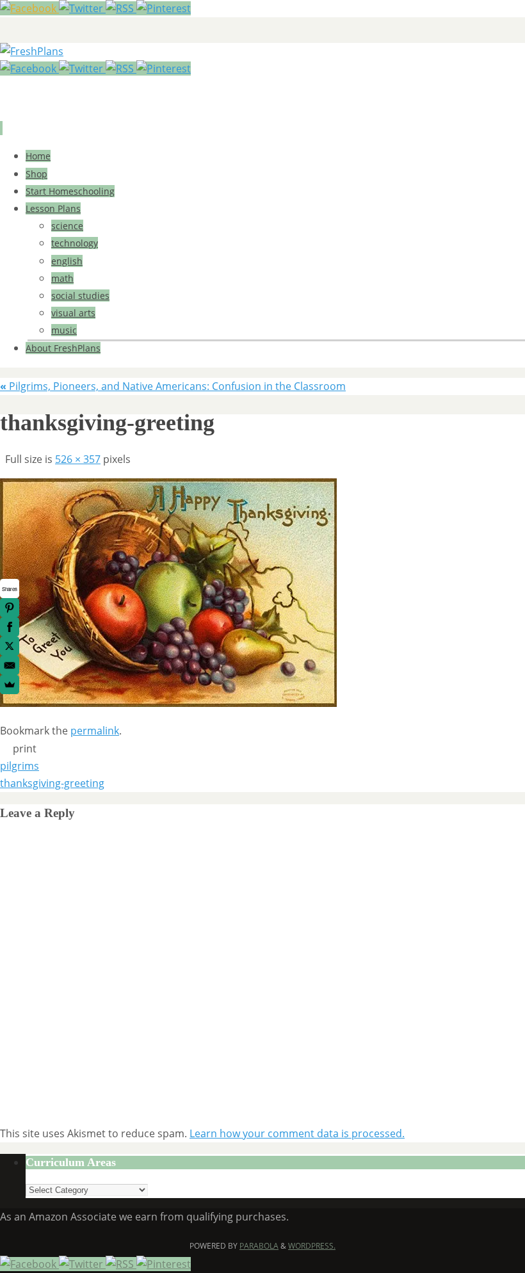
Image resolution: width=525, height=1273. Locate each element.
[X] (9, 646)
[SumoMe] (9, 684)
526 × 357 (78, 459)
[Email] (9, 665)
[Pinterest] (163, 8)
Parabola (259, 1245)
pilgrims (19, 766)
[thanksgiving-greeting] (168, 703)
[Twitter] (82, 8)
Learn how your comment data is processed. (297, 1133)
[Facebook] (29, 8)
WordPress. (311, 1245)
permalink (94, 731)
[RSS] (121, 8)
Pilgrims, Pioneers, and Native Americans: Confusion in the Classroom (173, 386)
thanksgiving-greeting (52, 783)
